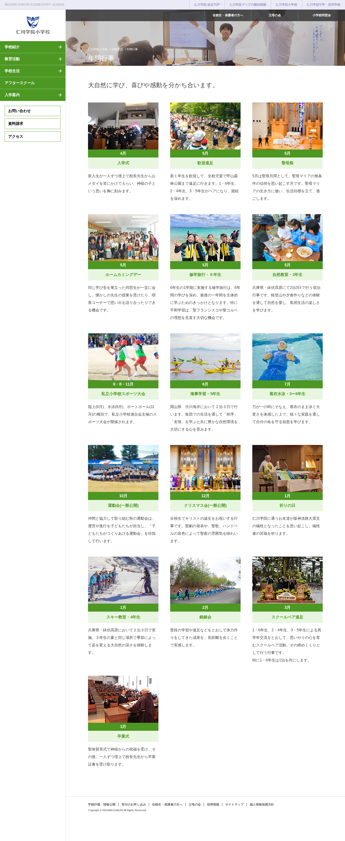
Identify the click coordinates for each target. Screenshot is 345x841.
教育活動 (12, 59)
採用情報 (213, 804)
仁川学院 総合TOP (207, 4)
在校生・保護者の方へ (228, 15)
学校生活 (12, 71)
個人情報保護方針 (262, 804)
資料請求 (15, 124)
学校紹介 (12, 47)
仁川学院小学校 (286, 4)
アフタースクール (20, 83)
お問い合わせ (19, 111)
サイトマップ (234, 804)
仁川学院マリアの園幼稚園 (248, 4)
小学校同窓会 (322, 15)
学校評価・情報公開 (101, 804)
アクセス (15, 136)
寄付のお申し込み (134, 804)
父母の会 (275, 15)
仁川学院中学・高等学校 (323, 4)
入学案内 (12, 95)
